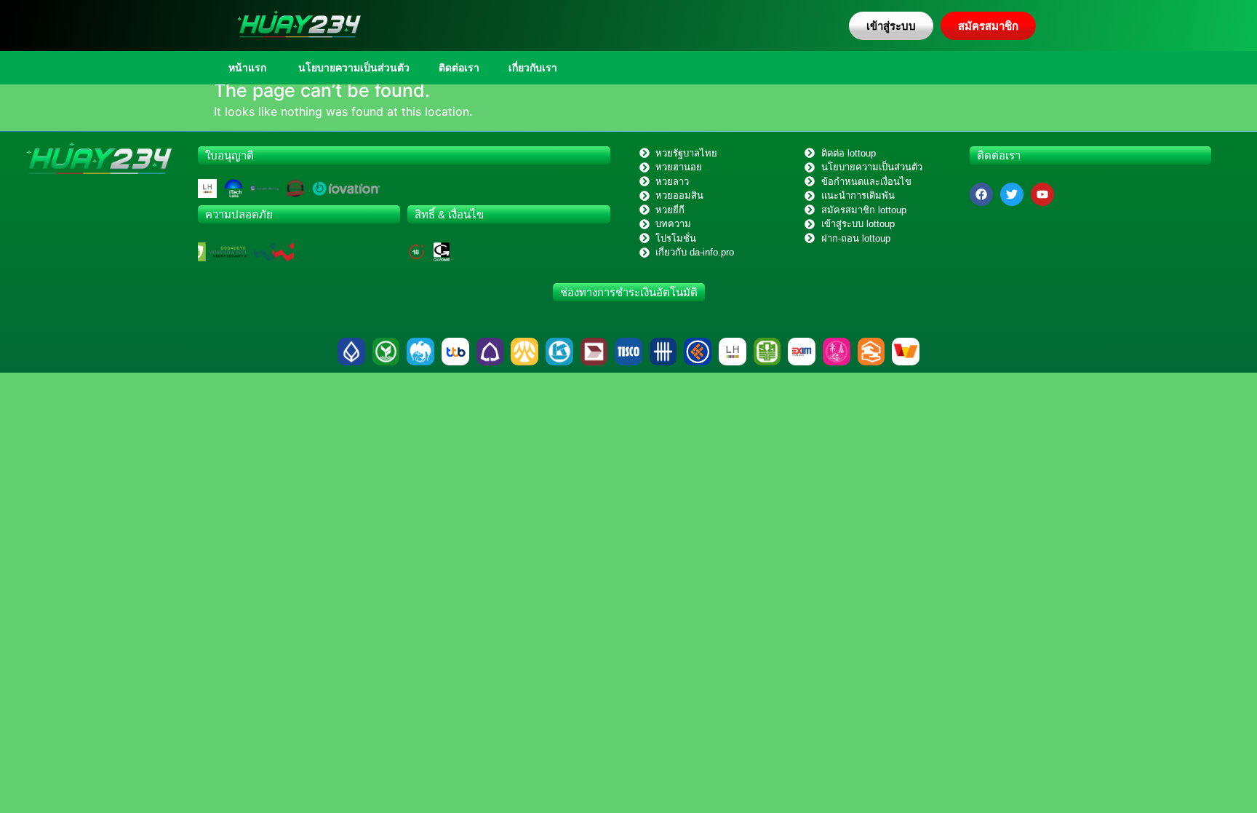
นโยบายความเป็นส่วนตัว (352, 68)
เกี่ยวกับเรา (532, 68)
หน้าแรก (247, 68)
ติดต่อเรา (459, 68)
